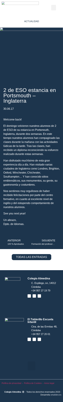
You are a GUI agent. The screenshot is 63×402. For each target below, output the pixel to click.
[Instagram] (39, 296)
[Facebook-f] (29, 296)
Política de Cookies (33, 383)
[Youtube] (34, 296)
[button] (53, 7)
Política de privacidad (11, 383)
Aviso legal (49, 383)
